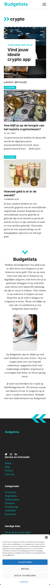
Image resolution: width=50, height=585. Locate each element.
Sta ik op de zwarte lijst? (18, 532)
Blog (7, 467)
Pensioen (10, 503)
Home (8, 463)
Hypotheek (11, 496)
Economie (10, 87)
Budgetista (15, 354)
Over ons (9, 474)
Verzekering (11, 506)
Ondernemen (12, 499)
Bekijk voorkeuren (25, 575)
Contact (9, 470)
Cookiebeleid (23, 582)
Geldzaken (10, 510)
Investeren (10, 514)
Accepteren (25, 562)
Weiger (25, 569)
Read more (35, 148)
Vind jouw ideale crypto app (19, 54)
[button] (46, 537)
